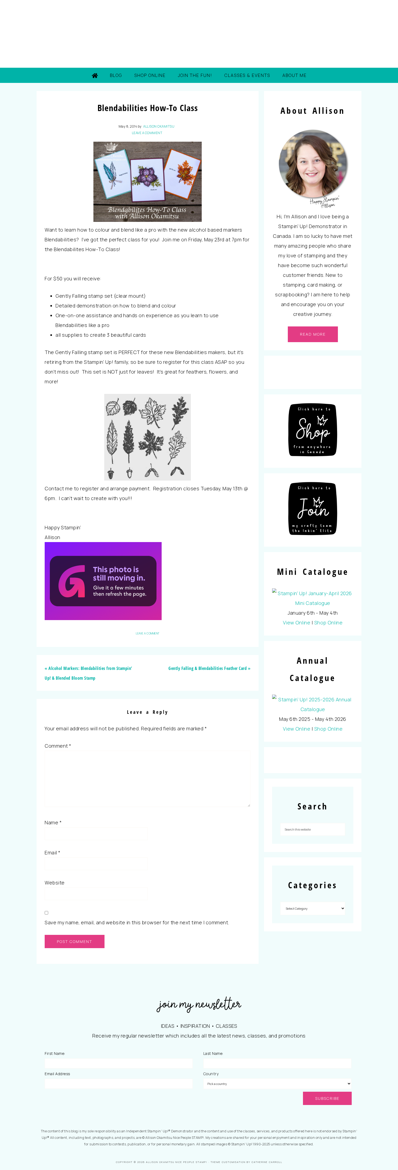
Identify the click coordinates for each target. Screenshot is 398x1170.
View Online (297, 622)
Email (53, 852)
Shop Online (328, 622)
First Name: (55, 1053)
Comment (58, 746)
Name (53, 822)
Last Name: (213, 1053)
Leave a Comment (147, 133)
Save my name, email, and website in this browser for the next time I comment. (137, 922)
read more (313, 334)
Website (55, 882)
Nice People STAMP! (199, 34)
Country (211, 1073)
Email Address (57, 1073)
